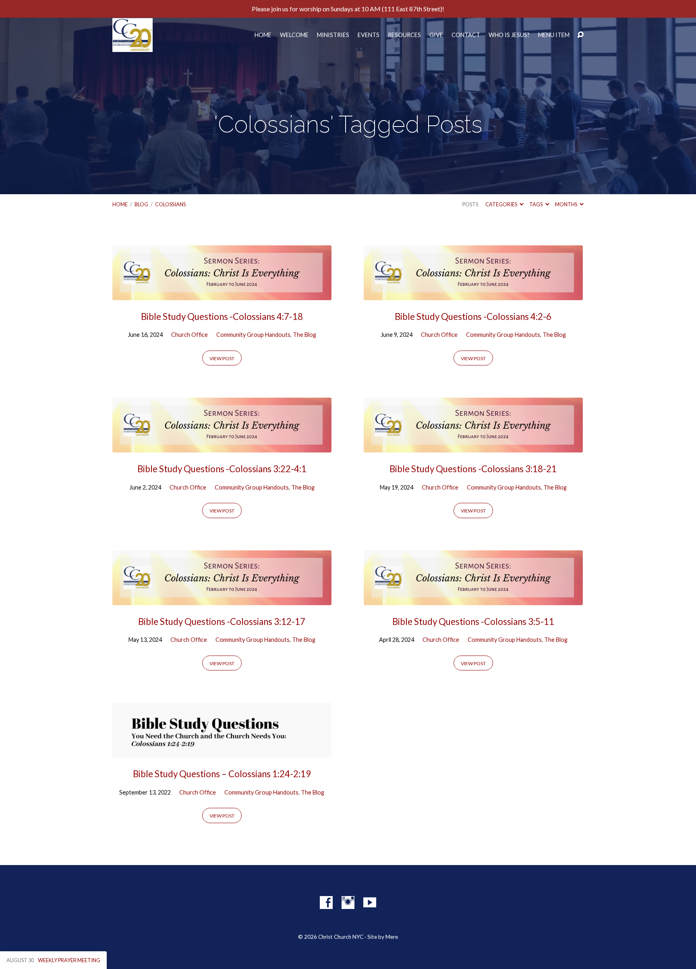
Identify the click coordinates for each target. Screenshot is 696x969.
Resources (404, 35)
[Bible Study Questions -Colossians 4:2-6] (473, 294)
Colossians (170, 204)
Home (263, 35)
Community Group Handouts (253, 334)
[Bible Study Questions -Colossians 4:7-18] (221, 294)
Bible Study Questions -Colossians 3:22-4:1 (222, 468)
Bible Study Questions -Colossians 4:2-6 (473, 316)
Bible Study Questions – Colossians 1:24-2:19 (222, 773)
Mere (391, 937)
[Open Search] (580, 35)
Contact (466, 35)
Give (436, 35)
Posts (470, 204)
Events (368, 35)
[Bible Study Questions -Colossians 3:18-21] (473, 446)
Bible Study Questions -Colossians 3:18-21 (473, 468)
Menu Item (554, 35)
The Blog (304, 334)
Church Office (189, 334)
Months (566, 204)
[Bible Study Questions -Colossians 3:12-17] (221, 599)
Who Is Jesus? (509, 35)
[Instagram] (348, 902)
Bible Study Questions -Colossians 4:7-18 (222, 316)
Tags (536, 204)
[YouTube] (369, 902)
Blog (141, 204)
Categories (501, 204)
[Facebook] (326, 902)
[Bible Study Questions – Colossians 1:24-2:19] (221, 751)
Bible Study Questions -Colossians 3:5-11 (473, 621)
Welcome (294, 35)
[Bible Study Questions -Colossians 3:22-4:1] (221, 446)
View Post (221, 358)
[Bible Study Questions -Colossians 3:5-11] (473, 599)
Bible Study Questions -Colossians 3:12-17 (221, 621)
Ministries (333, 35)
